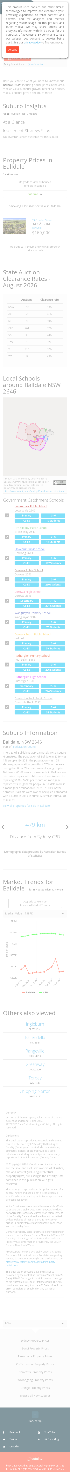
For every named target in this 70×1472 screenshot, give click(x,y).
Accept (12, 49)
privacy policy (32, 42)
